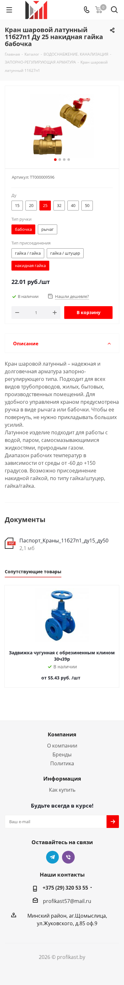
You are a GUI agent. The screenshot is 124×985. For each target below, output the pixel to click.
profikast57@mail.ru (67, 901)
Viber (68, 857)
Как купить (62, 789)
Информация (62, 778)
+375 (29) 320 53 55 (65, 887)
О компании (62, 745)
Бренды (62, 754)
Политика (62, 763)
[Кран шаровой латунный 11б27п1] (62, 126)
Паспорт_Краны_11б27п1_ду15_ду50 (63, 540)
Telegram (52, 857)
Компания (62, 734)
